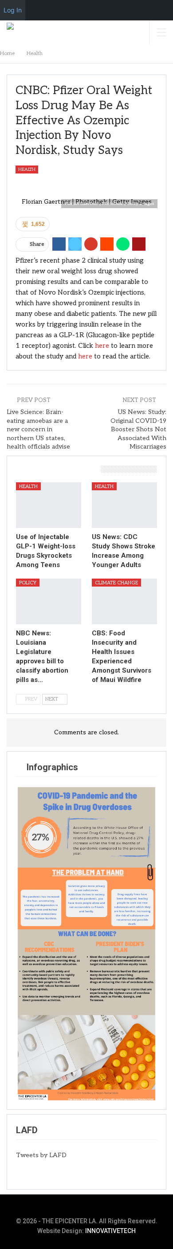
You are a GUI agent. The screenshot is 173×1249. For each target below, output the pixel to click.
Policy (27, 583)
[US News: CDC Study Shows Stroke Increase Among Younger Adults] (124, 505)
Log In (13, 10)
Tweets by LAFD (41, 1155)
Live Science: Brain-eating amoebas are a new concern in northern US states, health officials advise (38, 429)
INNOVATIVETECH (110, 1230)
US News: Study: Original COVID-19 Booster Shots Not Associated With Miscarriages (138, 429)
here (102, 346)
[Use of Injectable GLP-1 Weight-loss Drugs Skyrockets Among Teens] (48, 505)
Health (26, 169)
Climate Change (116, 583)
